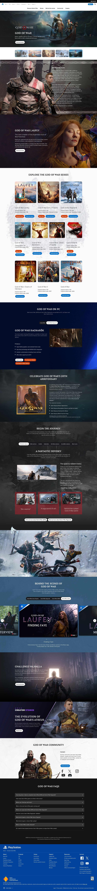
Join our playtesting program (85, 871)
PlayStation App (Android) (85, 869)
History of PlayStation (7, 865)
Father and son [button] (33, 444)
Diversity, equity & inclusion (39, 862)
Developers (66, 864)
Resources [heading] (67, 854)
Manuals (51, 867)
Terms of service (67, 856)
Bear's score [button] (74, 444)
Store (6, 4)
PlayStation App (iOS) (84, 867)
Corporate (5, 864)
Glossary (66, 865)
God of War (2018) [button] (56, 598)
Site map (75, 888)
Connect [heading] (82, 854)
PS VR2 (19, 860)
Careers (4, 858)
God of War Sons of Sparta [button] (32, 598)
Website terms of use (67, 888)
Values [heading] (35, 854)
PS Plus (18, 4)
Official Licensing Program (69, 867)
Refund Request (52, 865)
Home (4, 850)
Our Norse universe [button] (55, 444)
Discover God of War (32, 8)
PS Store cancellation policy (70, 858)
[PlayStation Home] (2, 4)
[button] (21, 53)
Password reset (52, 864)
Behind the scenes (50, 8)
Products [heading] (20, 854)
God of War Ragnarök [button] (52, 322)
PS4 (19, 858)
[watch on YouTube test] (31, 503)
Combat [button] (40, 444)
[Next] (94, 620)
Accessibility (36, 858)
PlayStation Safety (53, 858)
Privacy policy (59, 888)
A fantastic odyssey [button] (24, 444)
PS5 (9, 4)
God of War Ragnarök (71, 387)
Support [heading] (51, 854)
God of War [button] (42, 322)
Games (13, 4)
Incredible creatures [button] (65, 444)
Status (50, 860)
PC (61, 389)
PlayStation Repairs (53, 862)
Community (60, 8)
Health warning (67, 862)
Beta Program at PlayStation (85, 873)
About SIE (5, 856)
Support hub (51, 856)
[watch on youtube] (73, 635)
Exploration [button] (46, 444)
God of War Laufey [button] (66, 598)
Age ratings (66, 860)
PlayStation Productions (8, 862)
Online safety (36, 860)
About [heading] (4, 854)
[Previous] (2, 620)
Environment (36, 856)
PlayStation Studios (7, 860)
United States (8, 888)
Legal (54, 888)
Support (33, 4)
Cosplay (67, 8)
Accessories (23, 4)
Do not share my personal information (86, 888)
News (29, 4)
